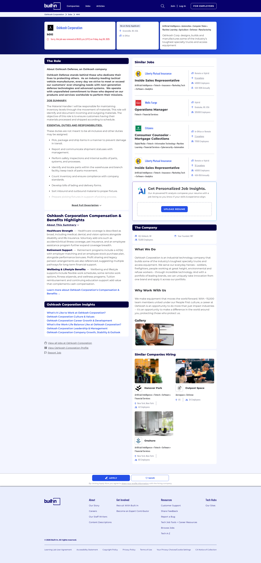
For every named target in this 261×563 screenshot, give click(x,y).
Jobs (87, 6)
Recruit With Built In (127, 505)
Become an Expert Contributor (132, 511)
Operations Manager (151, 109)
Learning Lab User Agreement (58, 550)
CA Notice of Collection (206, 550)
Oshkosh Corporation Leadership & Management (77, 328)
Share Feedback (169, 511)
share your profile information (135, 483)
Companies (73, 6)
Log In (182, 6)
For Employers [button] (203, 6)
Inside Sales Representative (157, 80)
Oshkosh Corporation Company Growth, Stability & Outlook (83, 332)
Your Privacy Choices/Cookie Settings (174, 550)
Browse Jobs (167, 527)
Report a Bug (168, 516)
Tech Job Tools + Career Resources (179, 522)
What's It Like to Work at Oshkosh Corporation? (76, 312)
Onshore (149, 440)
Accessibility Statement (87, 550)
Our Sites (210, 505)
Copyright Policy (110, 550)
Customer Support (171, 505)
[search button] (163, 6)
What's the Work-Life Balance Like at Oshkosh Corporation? (84, 324)
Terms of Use (146, 550)
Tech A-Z (165, 533)
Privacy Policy (129, 550)
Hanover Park (153, 388)
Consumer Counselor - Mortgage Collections (153, 136)
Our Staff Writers (98, 516)
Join (173, 6)
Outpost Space (194, 388)
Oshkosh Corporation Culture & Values (70, 316)
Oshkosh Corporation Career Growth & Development (79, 320)
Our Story (94, 505)
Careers (93, 511)
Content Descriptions (100, 522)
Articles (100, 6)
